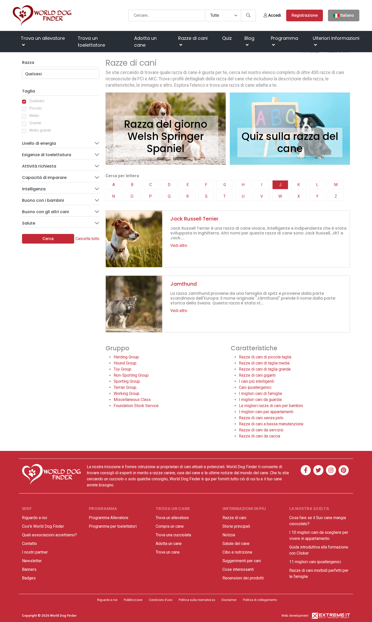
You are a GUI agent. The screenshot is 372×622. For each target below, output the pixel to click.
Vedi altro (178, 245)
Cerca (48, 238)
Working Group (126, 393)
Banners (29, 569)
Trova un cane (168, 552)
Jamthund (183, 283)
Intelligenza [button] (34, 189)
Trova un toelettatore (91, 41)
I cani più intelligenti (256, 381)
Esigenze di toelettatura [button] (46, 155)
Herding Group (126, 357)
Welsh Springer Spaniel (166, 142)
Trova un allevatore (43, 38)
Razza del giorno (165, 124)
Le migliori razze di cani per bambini (271, 405)
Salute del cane (236, 543)
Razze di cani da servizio (261, 430)
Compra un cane (170, 526)
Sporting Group (127, 381)
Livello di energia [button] (39, 143)
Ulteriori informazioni (336, 38)
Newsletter (32, 560)
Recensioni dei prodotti (243, 578)
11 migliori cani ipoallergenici (315, 561)
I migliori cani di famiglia (260, 393)
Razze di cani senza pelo (261, 417)
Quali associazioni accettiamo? (49, 535)
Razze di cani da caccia (259, 436)
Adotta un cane (145, 41)
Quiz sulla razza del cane (290, 142)
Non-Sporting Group (131, 375)
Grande (35, 123)
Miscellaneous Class (132, 399)
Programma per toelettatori (113, 526)
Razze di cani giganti (257, 375)
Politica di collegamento (260, 600)
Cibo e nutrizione (237, 552)
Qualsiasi (36, 101)
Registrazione (305, 15)
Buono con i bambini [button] (43, 200)
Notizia (228, 535)
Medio (34, 116)
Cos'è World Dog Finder (43, 526)
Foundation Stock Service (136, 405)
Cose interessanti (238, 569)
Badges (29, 578)
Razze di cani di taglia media (264, 363)
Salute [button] (28, 223)
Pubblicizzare (133, 600)
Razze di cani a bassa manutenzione (271, 424)
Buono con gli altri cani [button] (45, 212)
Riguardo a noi (34, 517)
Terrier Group (125, 387)
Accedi (274, 15)
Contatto (29, 543)
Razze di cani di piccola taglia (265, 357)
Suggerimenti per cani (241, 560)
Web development (294, 615)
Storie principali (236, 526)
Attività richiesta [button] (39, 166)
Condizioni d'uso (160, 600)
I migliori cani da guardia (260, 399)
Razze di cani (193, 38)
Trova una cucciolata (173, 535)
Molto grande (40, 130)
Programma (284, 38)
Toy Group (122, 369)
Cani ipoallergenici (255, 387)
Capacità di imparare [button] (44, 177)
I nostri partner (35, 552)
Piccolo (35, 108)
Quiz (227, 38)
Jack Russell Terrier (194, 218)
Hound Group (125, 363)
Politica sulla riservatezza (197, 600)
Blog (249, 38)
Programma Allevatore (108, 517)
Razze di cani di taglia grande (265, 369)
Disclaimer (229, 600)
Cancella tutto (87, 238)
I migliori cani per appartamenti (266, 411)
